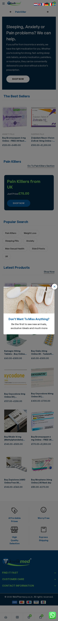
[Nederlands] (36, 4)
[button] (54, 286)
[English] (39, 4)
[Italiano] (50, 4)
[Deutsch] (47, 4)
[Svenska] (54, 4)
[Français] (43, 4)
